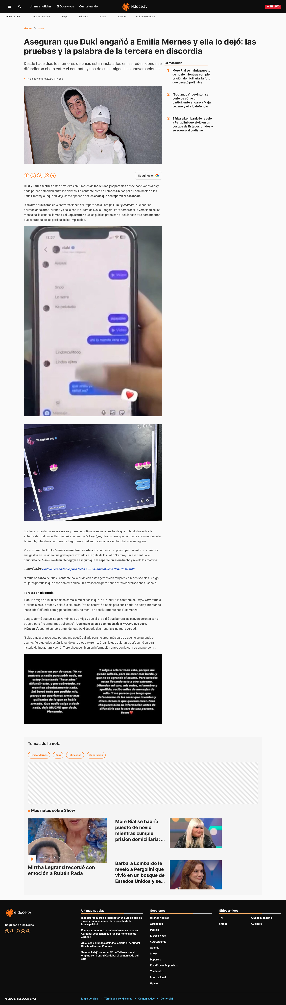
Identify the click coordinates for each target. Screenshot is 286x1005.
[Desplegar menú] (7, 7)
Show (41, 28)
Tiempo (64, 16)
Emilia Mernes (39, 755)
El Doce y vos (65, 6)
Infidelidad (75, 755)
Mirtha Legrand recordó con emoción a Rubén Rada (61, 870)
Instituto (121, 16)
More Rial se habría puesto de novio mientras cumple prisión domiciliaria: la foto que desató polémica (191, 76)
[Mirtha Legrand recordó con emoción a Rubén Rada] (67, 840)
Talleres (102, 16)
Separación (96, 755)
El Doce (28, 28)
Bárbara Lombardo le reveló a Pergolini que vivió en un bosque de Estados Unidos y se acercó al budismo (192, 124)
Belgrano (83, 16)
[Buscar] (19, 6)
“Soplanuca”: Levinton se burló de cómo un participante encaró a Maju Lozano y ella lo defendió (191, 100)
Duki (58, 755)
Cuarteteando (88, 6)
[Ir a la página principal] (134, 7)
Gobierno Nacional (145, 16)
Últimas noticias (40, 6)
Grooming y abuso (40, 16)
